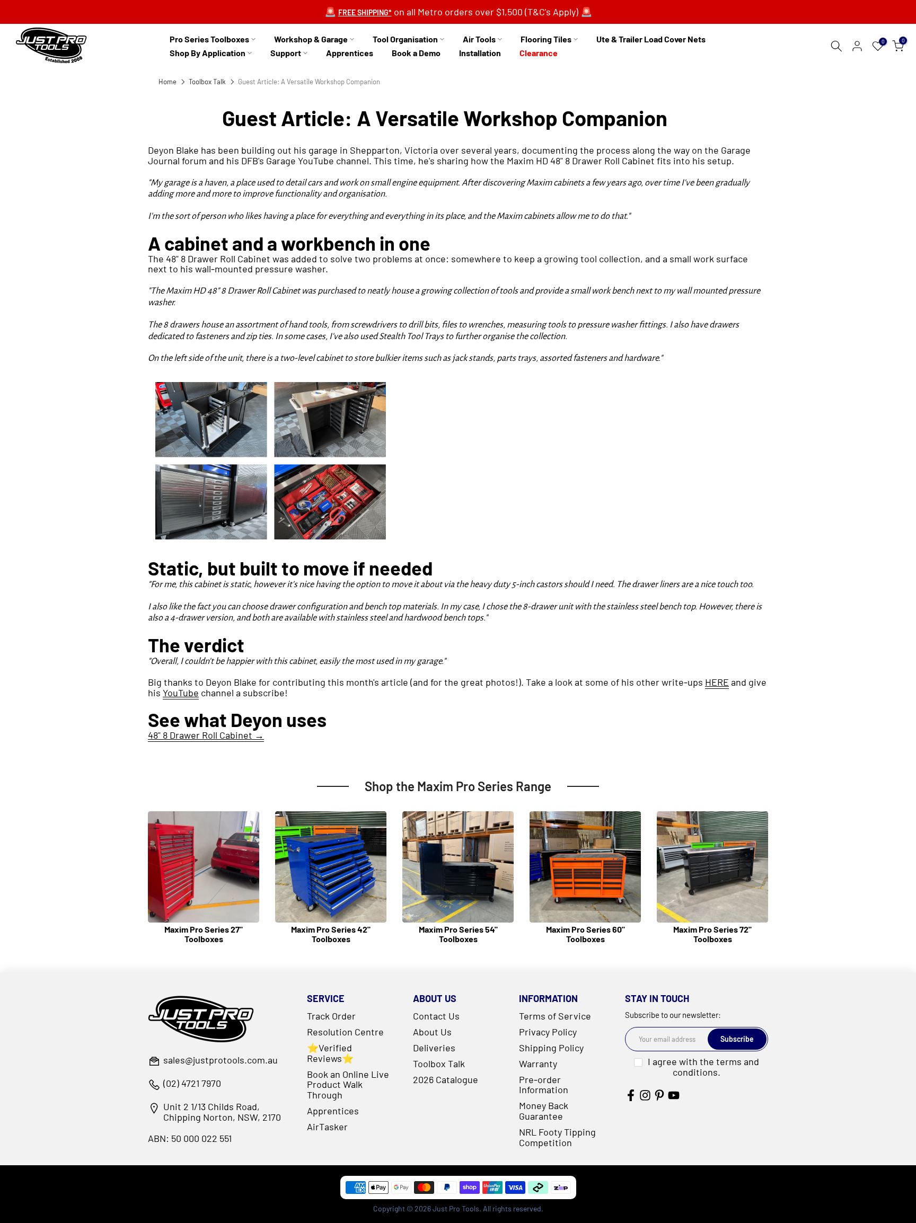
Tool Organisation (405, 39)
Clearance (538, 53)
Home (167, 82)
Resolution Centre (345, 1032)
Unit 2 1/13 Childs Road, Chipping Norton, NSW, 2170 (222, 1112)
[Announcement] (458, 12)
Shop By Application (207, 53)
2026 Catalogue (445, 1079)
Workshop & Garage (311, 39)
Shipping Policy (551, 1047)
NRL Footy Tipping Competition (557, 1137)
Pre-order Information (543, 1085)
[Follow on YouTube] (674, 1095)
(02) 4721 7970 (192, 1083)
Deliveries (434, 1047)
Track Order (331, 1016)
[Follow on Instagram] (645, 1095)
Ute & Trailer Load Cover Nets (651, 39)
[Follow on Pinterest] (659, 1095)
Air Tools (479, 39)
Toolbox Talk (207, 82)
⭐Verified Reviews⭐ (330, 1053)
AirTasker (327, 1126)
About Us (432, 1032)
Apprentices (349, 53)
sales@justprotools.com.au (220, 1060)
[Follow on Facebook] (631, 1095)
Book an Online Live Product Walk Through (348, 1084)
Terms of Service (555, 1016)
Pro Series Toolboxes (209, 39)
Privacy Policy (548, 1032)
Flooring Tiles (546, 39)
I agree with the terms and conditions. (703, 1067)
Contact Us (436, 1016)
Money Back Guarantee (543, 1111)
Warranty (538, 1063)
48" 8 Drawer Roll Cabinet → (206, 735)
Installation (480, 53)
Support (285, 53)
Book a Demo (416, 53)
